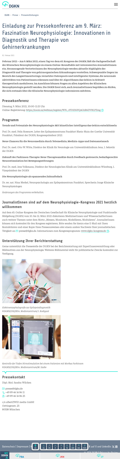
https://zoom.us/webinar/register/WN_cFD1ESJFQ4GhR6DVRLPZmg (63, 109)
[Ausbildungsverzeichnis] (35, 446)
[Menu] (116, 4)
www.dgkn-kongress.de (93, 230)
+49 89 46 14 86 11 (15, 392)
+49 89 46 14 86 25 (15, 395)
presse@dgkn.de (27, 230)
